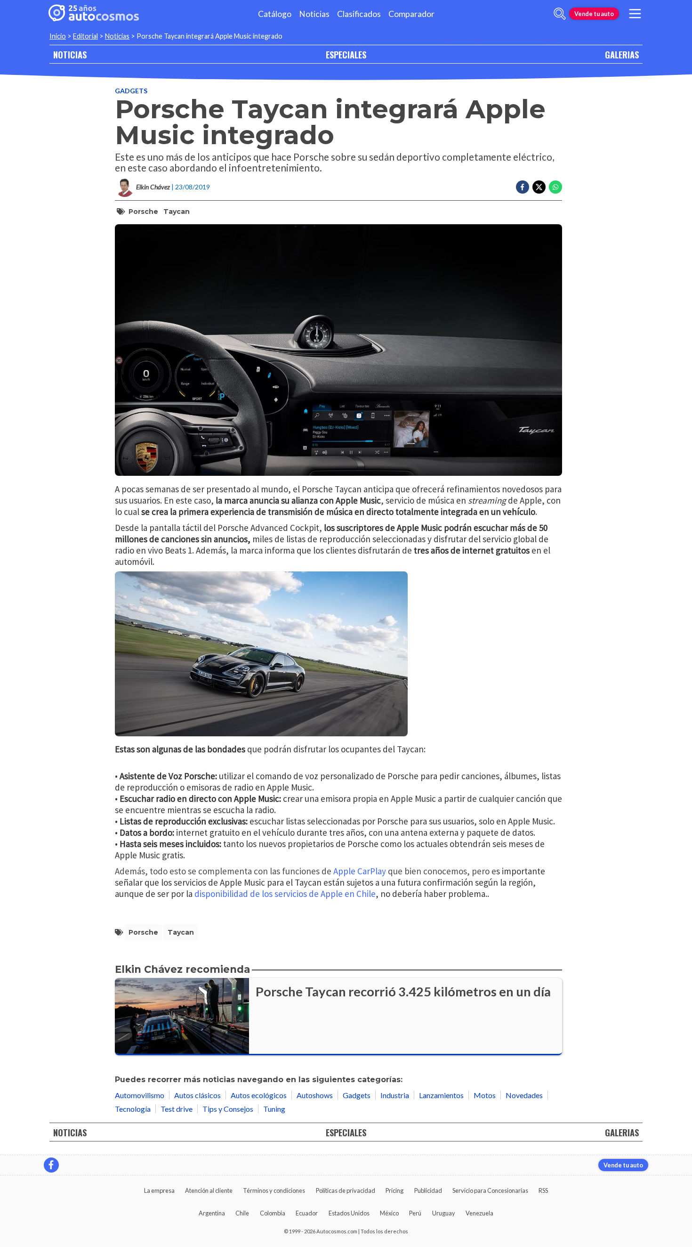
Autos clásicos (197, 1095)
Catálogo (274, 14)
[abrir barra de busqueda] (559, 13)
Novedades (524, 1095)
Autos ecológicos (259, 1095)
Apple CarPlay (359, 871)
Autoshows (315, 1095)
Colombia (272, 1213)
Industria (394, 1095)
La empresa (159, 1190)
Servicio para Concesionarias (490, 1190)
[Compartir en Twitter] (539, 187)
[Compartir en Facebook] (522, 187)
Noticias (314, 14)
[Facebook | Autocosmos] (51, 1165)
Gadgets (131, 91)
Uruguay (443, 1213)
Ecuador (307, 1213)
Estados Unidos (349, 1213)
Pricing (394, 1190)
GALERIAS (622, 54)
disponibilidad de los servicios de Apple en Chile (285, 893)
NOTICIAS (70, 54)
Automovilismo (139, 1095)
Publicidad (428, 1190)
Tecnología (133, 1108)
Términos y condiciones (274, 1190)
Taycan (176, 211)
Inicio (57, 36)
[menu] (635, 14)
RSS (543, 1190)
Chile (242, 1213)
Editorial (85, 36)
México (389, 1213)
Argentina (212, 1213)
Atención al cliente (209, 1190)
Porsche (143, 211)
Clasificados (359, 14)
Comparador (411, 14)
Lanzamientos (441, 1095)
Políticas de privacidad (345, 1190)
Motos (485, 1095)
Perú (415, 1213)
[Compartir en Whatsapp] (555, 187)
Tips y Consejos (227, 1108)
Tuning (274, 1108)
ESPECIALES (346, 54)
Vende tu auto (594, 13)
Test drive (177, 1108)
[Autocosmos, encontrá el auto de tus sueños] (94, 13)
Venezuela (479, 1213)
